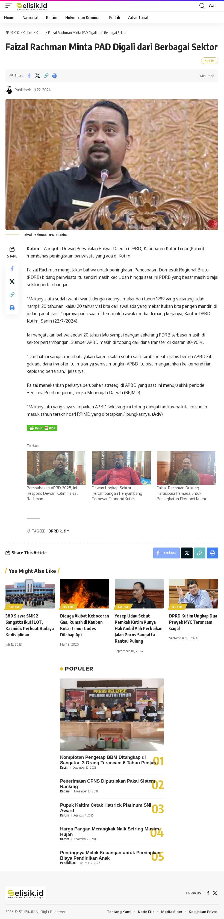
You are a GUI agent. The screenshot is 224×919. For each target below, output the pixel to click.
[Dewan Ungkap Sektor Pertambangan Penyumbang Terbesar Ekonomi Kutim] (121, 468)
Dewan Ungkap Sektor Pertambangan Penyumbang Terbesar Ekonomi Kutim (117, 493)
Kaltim (64, 815)
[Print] (54, 75)
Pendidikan (68, 863)
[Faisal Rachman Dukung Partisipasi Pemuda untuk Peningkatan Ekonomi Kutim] (186, 468)
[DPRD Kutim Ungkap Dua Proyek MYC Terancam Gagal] (193, 593)
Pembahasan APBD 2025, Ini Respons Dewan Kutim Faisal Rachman (52, 493)
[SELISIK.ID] (32, 5)
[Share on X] (37, 75)
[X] (215, 893)
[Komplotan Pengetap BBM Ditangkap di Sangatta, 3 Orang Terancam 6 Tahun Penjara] (112, 714)
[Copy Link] (46, 75)
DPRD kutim (59, 531)
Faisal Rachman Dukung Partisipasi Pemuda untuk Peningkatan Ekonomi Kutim (181, 493)
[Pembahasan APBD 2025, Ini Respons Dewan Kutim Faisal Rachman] (56, 468)
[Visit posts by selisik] (9, 90)
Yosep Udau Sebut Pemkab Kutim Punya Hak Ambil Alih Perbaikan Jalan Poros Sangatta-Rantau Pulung (139, 628)
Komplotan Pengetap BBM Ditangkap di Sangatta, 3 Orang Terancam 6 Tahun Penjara (109, 760)
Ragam (65, 791)
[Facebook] (208, 893)
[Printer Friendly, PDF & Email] (42, 428)
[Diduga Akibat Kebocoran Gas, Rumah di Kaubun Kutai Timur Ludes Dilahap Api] (84, 593)
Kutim (210, 60)
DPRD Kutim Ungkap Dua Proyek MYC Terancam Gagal (193, 622)
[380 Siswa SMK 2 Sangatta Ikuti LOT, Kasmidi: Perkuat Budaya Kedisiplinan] (30, 593)
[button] (10, 5)
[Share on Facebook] (29, 75)
